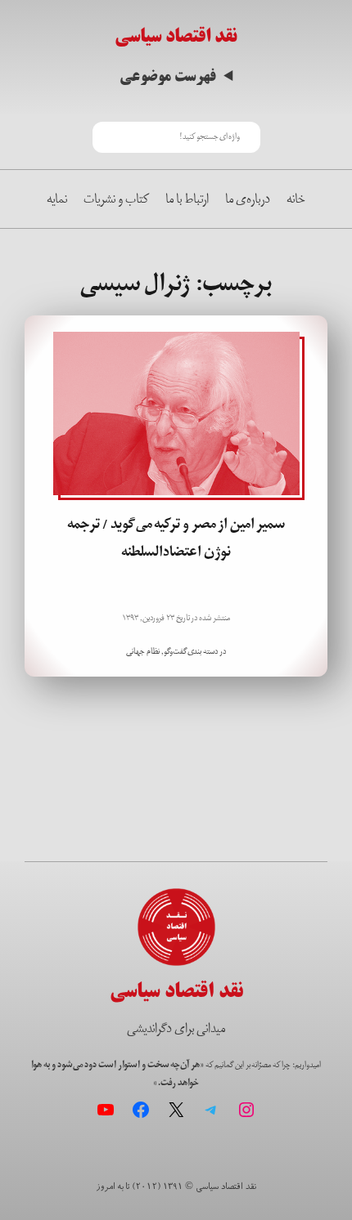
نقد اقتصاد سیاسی (176, 36)
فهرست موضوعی (168, 76)
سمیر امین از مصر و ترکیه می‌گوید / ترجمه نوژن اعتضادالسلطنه (176, 537)
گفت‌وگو (175, 651)
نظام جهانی (143, 651)
